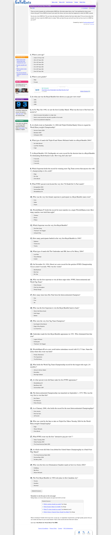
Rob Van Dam (37, 413)
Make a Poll (61, 2)
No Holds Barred (37, 143)
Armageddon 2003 (38, 187)
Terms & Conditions (43, 528)
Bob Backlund (37, 269)
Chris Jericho (37, 411)
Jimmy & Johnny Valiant (39, 370)
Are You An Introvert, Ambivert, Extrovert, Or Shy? (22, 74)
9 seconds (36, 158)
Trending (88, 533)
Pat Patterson (37, 400)
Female (35, 82)
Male (34, 79)
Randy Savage (37, 289)
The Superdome (37, 357)
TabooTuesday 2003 (38, 442)
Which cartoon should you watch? (53, 504)
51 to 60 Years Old (38, 69)
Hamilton (35, 483)
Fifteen (35, 220)
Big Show (36, 470)
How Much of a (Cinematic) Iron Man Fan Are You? (55, 90)
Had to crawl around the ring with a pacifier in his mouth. (48, 117)
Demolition (36, 372)
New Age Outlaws (38, 374)
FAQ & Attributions (68, 528)
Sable (35, 202)
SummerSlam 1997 (38, 387)
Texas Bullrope (37, 256)
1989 (34, 104)
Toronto (35, 481)
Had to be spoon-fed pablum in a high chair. (44, 115)
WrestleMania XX (38, 191)
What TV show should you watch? (53, 509)
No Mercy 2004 (37, 459)
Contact (60, 528)
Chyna (35, 204)
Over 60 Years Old (38, 71)
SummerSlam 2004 (38, 189)
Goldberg (36, 468)
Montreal (35, 485)
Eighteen (35, 241)
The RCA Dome (37, 359)
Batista (35, 315)
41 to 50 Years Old (38, 66)
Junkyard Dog (37, 233)
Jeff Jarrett (36, 416)
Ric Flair (35, 176)
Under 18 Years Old (38, 57)
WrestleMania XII (38, 383)
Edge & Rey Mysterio (39, 326)
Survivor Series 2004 (39, 130)
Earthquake (36, 341)
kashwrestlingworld (88, 22)
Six (34, 302)
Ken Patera (36, 398)
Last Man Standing (38, 145)
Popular (76, 2)
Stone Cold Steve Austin (39, 311)
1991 (34, 99)
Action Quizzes (84, 91)
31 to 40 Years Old (38, 64)
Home (79, 533)
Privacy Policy (53, 528)
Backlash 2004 (37, 132)
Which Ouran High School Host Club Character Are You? (21, 61)
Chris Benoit (36, 178)
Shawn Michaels (37, 429)
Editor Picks (82, 2)
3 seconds (36, 163)
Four (34, 300)
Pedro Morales (37, 285)
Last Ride (36, 254)
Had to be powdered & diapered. (42, 119)
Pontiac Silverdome (38, 354)
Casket (35, 259)
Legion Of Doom (37, 339)
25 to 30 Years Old (38, 62)
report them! (22, 128)
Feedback (92, 8)
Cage (35, 148)
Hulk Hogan (36, 313)
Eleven (35, 217)
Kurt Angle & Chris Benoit (40, 324)
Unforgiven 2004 (37, 135)
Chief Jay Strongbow (38, 287)
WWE (33, 8)
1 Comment (85, 8)
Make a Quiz (54, 2)
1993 (34, 102)
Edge (34, 174)
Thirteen (35, 215)
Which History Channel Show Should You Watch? (57, 512)
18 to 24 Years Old (38, 60)
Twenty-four (36, 243)
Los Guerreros (37, 328)
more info (92, 24)
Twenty (35, 246)
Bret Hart (35, 272)
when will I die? (19, 113)
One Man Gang (37, 228)
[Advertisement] (62, 39)
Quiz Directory (69, 2)
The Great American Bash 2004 (41, 444)
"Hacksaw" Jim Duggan (39, 230)
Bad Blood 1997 (37, 385)
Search (83, 533)
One (34, 298)
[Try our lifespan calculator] (21, 105)
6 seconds (36, 161)
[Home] (23, 2)
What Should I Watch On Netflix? (52, 506)
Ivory (34, 200)
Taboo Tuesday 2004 (39, 439)
